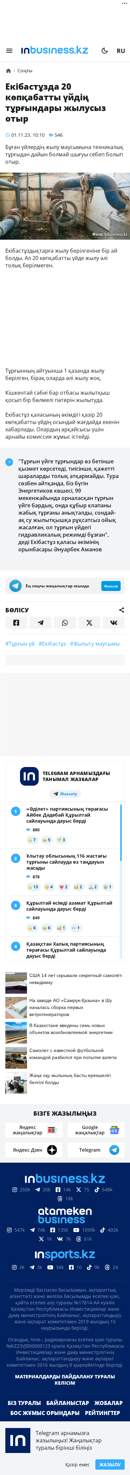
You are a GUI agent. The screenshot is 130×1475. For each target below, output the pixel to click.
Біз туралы (24, 1403)
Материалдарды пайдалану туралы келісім (65, 1379)
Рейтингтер (102, 1413)
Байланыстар (67, 1403)
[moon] (105, 51)
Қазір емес (77, 1464)
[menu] (9, 51)
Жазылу (110, 1464)
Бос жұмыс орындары (45, 1413)
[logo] (57, 51)
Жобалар (108, 1403)
